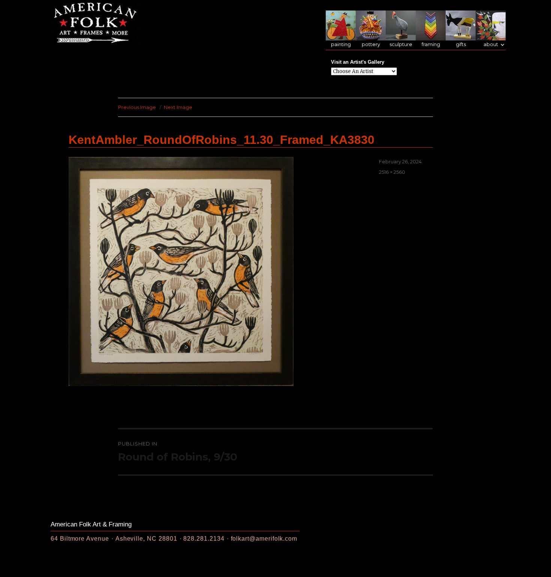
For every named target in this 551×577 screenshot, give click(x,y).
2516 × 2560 (392, 172)
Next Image (178, 107)
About (491, 44)
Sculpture (400, 44)
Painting (341, 44)
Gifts (461, 44)
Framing (431, 44)
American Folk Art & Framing (91, 524)
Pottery (371, 44)
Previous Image (137, 107)
